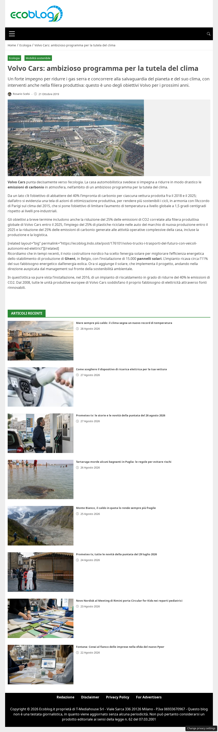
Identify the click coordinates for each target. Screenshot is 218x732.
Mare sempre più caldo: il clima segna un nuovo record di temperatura (124, 323)
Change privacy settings (201, 728)
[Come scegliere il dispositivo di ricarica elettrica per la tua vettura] (40, 387)
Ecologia (14, 58)
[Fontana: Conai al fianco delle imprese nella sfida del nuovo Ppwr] (40, 664)
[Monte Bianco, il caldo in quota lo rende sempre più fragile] (40, 525)
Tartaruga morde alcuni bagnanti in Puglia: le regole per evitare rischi (123, 462)
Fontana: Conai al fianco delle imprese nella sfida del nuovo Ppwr (120, 647)
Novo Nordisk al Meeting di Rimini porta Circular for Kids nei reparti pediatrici (129, 600)
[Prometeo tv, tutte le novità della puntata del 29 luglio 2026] (40, 572)
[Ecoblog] (36, 13)
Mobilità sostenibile (38, 58)
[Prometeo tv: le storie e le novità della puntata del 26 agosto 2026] (40, 433)
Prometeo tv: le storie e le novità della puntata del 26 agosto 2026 (120, 415)
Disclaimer (90, 697)
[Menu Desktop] (12, 33)
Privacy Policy (117, 697)
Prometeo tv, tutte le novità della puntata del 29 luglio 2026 (116, 554)
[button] (208, 33)
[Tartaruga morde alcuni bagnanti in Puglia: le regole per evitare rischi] (40, 479)
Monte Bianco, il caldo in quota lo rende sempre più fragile (116, 508)
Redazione (65, 697)
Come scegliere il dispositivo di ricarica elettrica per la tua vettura (121, 369)
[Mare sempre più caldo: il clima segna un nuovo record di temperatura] (40, 340)
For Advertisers (149, 697)
